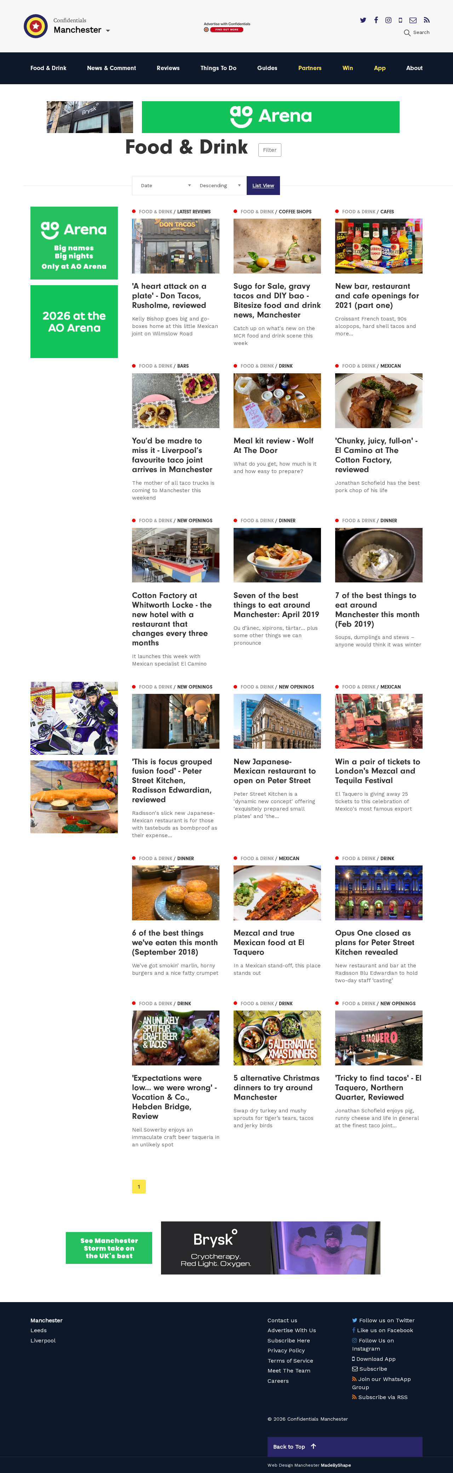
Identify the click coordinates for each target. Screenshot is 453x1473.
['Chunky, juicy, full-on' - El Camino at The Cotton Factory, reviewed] (379, 431)
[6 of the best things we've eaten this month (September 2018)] (175, 918)
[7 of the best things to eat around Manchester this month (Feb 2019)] (379, 592)
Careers (278, 1380)
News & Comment (111, 68)
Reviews (168, 68)
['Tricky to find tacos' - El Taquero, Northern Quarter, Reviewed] (379, 1074)
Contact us (282, 1320)
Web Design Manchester (294, 1465)
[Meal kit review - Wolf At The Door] (277, 431)
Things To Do (218, 68)
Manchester (46, 1320)
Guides (267, 68)
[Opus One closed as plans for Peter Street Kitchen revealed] (379, 918)
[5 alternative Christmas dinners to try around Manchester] (277, 1074)
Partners (310, 68)
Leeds (38, 1330)
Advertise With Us (292, 1330)
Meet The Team (289, 1370)
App (380, 68)
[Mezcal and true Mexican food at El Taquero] (277, 918)
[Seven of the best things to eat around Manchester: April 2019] (277, 592)
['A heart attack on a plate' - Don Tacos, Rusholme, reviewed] (175, 277)
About (414, 68)
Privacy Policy (286, 1350)
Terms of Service (290, 1360)
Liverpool (43, 1340)
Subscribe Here (289, 1340)
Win (348, 68)
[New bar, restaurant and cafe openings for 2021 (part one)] (379, 277)
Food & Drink (48, 68)
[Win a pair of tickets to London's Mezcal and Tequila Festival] (379, 760)
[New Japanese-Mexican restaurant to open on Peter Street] (277, 760)
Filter (270, 150)
